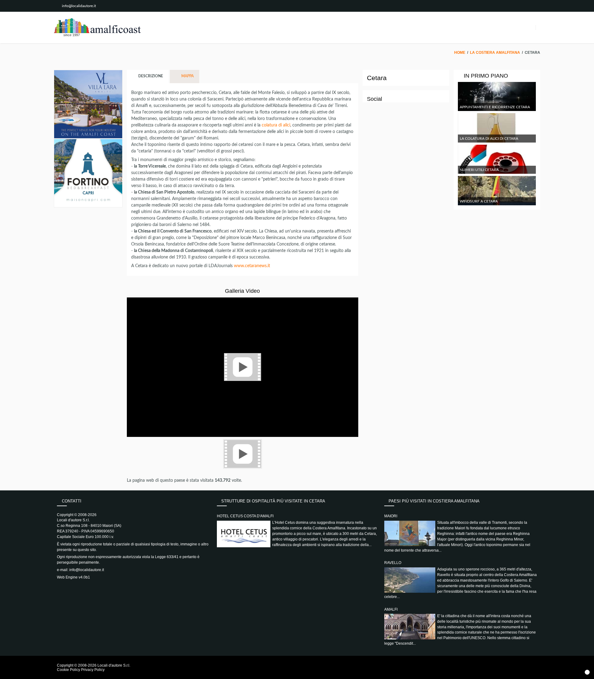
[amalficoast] (97, 25)
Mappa (187, 76)
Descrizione (150, 76)
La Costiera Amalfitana (495, 52)
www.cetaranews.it (252, 266)
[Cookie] (587, 672)
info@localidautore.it (79, 6)
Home (459, 52)
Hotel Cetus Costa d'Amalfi (245, 516)
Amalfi (391, 609)
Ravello (392, 563)
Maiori (390, 516)
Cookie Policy (68, 670)
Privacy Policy (93, 670)
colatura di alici (276, 125)
